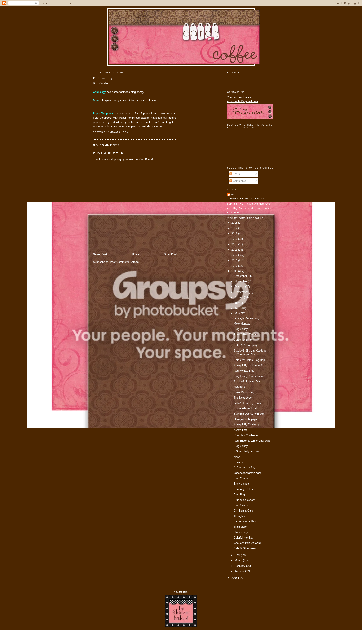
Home (135, 254)
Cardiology (100, 92)
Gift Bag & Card (243, 510)
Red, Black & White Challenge (252, 440)
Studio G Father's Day (247, 381)
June (238, 308)
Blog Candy (102, 78)
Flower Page (241, 532)
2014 (234, 244)
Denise (97, 100)
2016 (234, 233)
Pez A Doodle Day (245, 521)
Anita (234, 194)
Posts (236, 174)
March (239, 560)
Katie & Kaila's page (246, 345)
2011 (234, 260)
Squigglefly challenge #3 (248, 365)
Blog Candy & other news (249, 376)
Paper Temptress (103, 113)
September (242, 292)
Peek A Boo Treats (245, 334)
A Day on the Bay (244, 467)
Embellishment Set (245, 408)
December (241, 275)
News (237, 456)
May (238, 313)
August (239, 297)
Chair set (239, 462)
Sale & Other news (245, 548)
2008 (234, 577)
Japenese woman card (247, 473)
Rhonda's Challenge (246, 435)
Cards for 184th (243, 339)
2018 (234, 222)
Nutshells (239, 386)
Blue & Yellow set (244, 500)
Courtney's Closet (244, 489)
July (237, 302)
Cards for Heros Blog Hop (249, 360)
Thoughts (239, 516)
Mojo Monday (242, 323)
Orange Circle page (245, 419)
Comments (239, 180)
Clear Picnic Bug (244, 392)
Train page (240, 526)
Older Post (170, 254)
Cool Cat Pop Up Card (247, 542)
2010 (234, 265)
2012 (234, 255)
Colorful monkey (243, 537)
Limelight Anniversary (247, 318)
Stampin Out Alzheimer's (249, 413)
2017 (234, 228)
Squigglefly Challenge (247, 424)
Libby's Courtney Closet (248, 403)
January (240, 571)
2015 (234, 238)
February (240, 565)
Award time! (241, 429)
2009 (234, 271)
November (241, 281)
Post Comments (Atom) (124, 261)
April (238, 555)
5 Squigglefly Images (246, 451)
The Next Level (243, 397)
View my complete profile (245, 218)
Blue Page (240, 494)
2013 (234, 249)
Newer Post (100, 254)
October (240, 286)
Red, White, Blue (244, 370)
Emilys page (241, 483)
